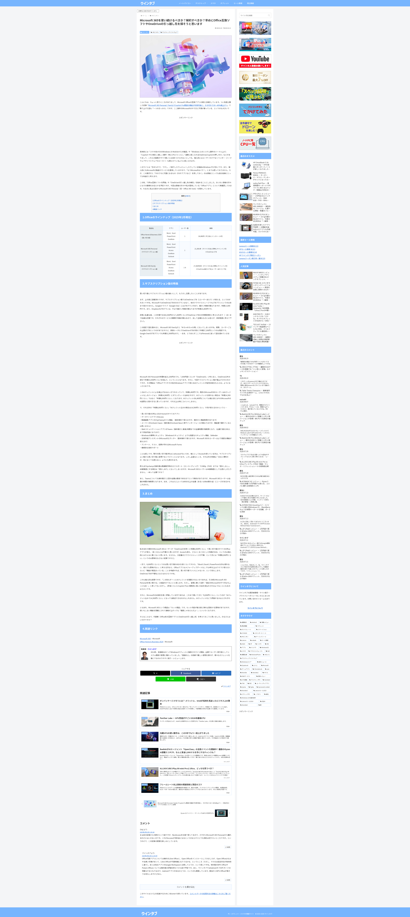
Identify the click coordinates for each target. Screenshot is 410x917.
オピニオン (145, 32)
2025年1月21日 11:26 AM (149, 856)
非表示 (187, 196)
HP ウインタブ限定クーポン (250, 255)
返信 (228, 847)
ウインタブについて (255, 608)
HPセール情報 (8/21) (247, 249)
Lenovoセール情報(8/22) (248, 246)
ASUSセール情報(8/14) (248, 252)
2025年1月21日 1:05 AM (147, 832)
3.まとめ (156, 206)
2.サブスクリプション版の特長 (164, 203)
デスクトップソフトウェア (170, 32)
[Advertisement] (186, 134)
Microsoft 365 (145, 638)
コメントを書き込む (186, 887)
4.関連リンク (157, 209)
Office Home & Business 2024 (151, 641)
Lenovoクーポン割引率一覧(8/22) (252, 258)
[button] (201, 679)
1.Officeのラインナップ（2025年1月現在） (168, 200)
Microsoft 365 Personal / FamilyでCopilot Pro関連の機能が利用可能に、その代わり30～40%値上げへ (187, 105)
